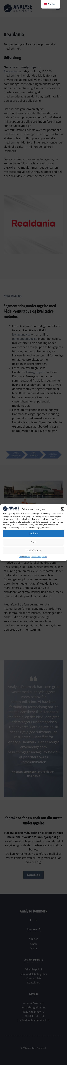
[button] (62, 509)
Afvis (33, 542)
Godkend (33, 533)
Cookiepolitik (24, 556)
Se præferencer (33, 550)
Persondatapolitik (39, 556)
